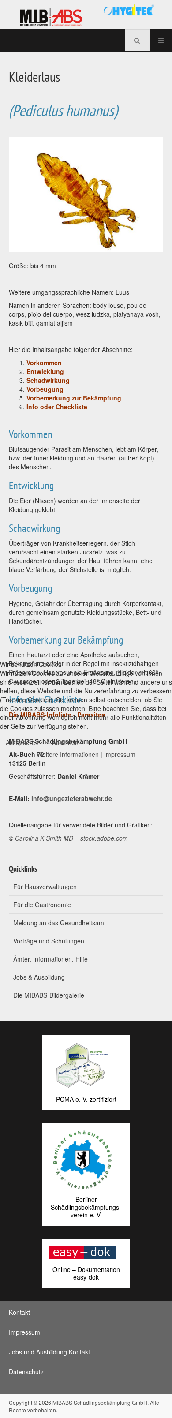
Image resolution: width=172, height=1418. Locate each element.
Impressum (119, 754)
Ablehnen (65, 742)
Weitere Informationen (68, 754)
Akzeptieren (22, 742)
